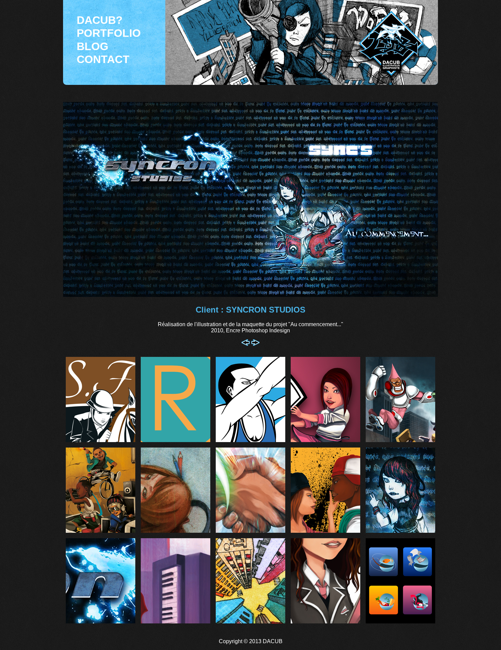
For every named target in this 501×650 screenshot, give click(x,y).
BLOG (92, 46)
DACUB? (100, 20)
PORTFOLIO (109, 33)
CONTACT (103, 59)
